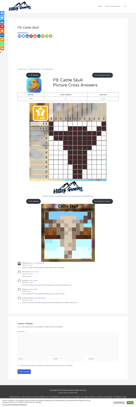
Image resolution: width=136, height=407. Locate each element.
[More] (50, 36)
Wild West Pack (34, 69)
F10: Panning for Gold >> (102, 75)
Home (100, 6)
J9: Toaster (34, 280)
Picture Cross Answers (112, 6)
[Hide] (1, 52)
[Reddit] (35, 36)
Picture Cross (22, 69)
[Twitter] (23, 36)
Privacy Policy (63, 393)
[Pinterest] (31, 36)
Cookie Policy (73, 393)
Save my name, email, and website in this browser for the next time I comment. (46, 365)
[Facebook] (19, 36)
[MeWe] (39, 36)
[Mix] (43, 36)
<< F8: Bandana (33, 75)
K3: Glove (35, 272)
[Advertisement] (68, 53)
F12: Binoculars (40, 298)
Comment (21, 331)
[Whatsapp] (46, 36)
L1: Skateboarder (38, 263)
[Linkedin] (27, 36)
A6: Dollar (34, 289)
